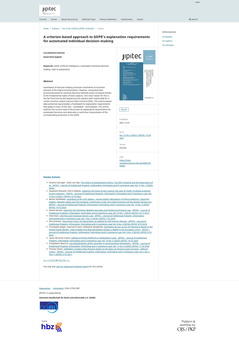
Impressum (58, 288)
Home (46, 28)
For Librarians (168, 45)
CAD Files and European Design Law (77, 215)
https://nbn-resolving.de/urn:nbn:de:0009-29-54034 (135, 163)
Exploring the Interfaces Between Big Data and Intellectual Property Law (97, 210)
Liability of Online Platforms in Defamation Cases (94, 238)
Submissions (127, 19)
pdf (125, 109)
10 (64, 260)
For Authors (167, 41)
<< (44, 260)
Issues (54, 19)
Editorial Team (88, 19)
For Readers (167, 37)
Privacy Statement (108, 19)
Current (42, 19)
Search (194, 19)
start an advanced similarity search (72, 266)
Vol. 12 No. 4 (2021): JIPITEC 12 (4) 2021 (78, 28)
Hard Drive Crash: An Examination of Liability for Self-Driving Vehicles (94, 221)
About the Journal (69, 19)
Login (197, 2)
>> (68, 260)
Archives (55, 28)
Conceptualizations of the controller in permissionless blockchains (100, 243)
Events (140, 19)
